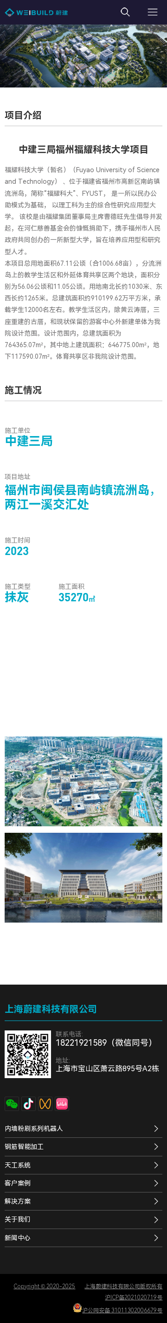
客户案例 (18, 1183)
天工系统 (18, 1165)
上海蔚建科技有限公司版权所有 (123, 1286)
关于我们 (18, 1219)
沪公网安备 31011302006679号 (122, 1310)
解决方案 (18, 1201)
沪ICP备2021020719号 (133, 1297)
